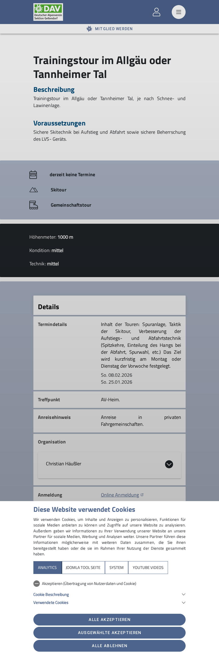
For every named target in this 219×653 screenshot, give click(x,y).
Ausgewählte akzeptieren (110, 632)
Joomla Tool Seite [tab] (83, 567)
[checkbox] (109, 583)
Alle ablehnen (109, 645)
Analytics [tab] (47, 567)
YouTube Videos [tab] (148, 567)
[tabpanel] (109, 591)
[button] (109, 593)
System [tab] (117, 567)
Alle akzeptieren (109, 619)
